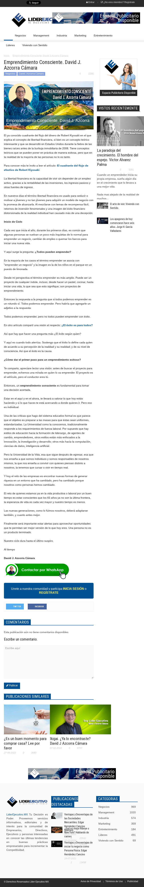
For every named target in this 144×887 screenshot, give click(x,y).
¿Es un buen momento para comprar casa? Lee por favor (25, 743)
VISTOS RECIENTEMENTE (118, 108)
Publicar (13, 685)
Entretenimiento (102, 37)
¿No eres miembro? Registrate (119, 2)
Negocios (19, 37)
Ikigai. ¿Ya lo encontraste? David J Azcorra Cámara (70, 741)
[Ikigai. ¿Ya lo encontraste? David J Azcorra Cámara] (80, 722)
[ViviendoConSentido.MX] (24, 20)
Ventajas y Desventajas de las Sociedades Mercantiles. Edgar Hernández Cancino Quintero (78, 822)
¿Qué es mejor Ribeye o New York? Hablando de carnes (76, 832)
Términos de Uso (114, 881)
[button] (136, 35)
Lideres (9, 47)
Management (40, 37)
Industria (61, 37)
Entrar (91, 2)
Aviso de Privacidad (91, 881)
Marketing (79, 37)
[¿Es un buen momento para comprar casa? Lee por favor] (34, 721)
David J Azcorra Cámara (31, 73)
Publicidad (132, 881)
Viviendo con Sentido (34, 45)
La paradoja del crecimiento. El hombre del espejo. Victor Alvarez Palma (117, 157)
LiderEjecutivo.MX (17, 814)
